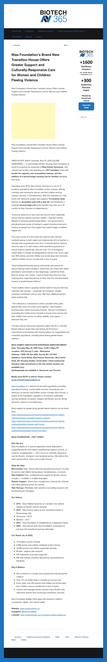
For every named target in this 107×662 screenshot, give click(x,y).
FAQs (57, 637)
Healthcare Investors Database (38, 637)
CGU (67, 637)
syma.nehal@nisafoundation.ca (25, 379)
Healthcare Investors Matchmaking (71, 31)
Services (28, 36)
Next (66, 45)
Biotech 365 (16, 31)
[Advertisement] (33, 121)
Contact (39, 36)
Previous (15, 45)
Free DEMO (16, 36)
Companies (29, 31)
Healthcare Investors (46, 31)
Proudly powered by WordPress (53, 653)
